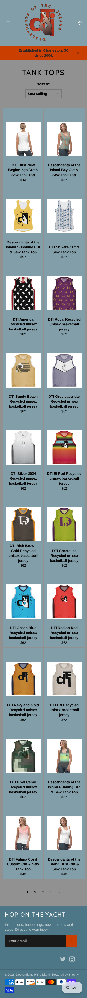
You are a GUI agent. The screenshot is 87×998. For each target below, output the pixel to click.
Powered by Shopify (65, 974)
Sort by (43, 84)
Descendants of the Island (33, 974)
